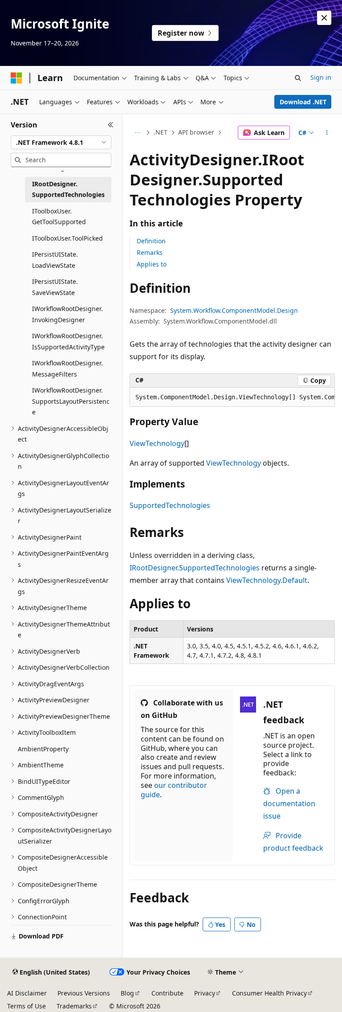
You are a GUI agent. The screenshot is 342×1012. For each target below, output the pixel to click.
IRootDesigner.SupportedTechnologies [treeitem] (68, 189)
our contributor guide (174, 789)
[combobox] (61, 142)
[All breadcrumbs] (137, 133)
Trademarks (74, 1006)
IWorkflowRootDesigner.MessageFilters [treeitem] (67, 368)
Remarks (150, 252)
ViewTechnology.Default (266, 580)
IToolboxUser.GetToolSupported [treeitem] (59, 216)
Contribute (167, 993)
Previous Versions (83, 993)
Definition (151, 241)
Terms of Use (26, 1006)
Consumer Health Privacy (269, 993)
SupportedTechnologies (170, 505)
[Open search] (298, 78)
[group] (232, 397)
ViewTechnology (157, 443)
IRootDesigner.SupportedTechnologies (195, 568)
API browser (196, 132)
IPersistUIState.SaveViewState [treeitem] (55, 287)
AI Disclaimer (27, 993)
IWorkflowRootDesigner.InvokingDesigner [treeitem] (67, 314)
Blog (127, 993)
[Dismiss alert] (324, 18)
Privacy (204, 993)
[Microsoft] (16, 78)
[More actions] (327, 133)
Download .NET (303, 102)
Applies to (152, 264)
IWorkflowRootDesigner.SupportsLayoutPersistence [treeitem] (71, 401)
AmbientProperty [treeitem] (43, 749)
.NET (160, 132)
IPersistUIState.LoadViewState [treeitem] (55, 260)
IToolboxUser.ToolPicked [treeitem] (67, 238)
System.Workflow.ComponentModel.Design (234, 310)
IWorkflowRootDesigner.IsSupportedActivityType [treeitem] (68, 341)
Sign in (320, 77)
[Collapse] (110, 125)
